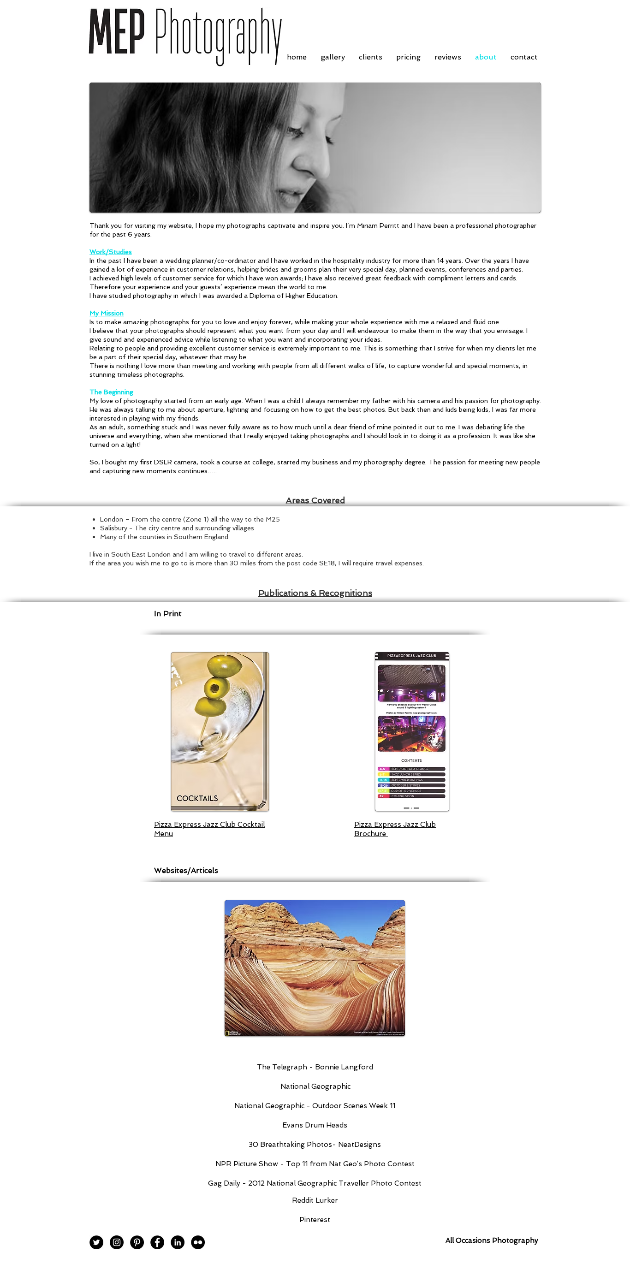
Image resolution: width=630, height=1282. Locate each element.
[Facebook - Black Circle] (157, 1242)
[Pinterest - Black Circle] (137, 1242)
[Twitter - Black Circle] (96, 1242)
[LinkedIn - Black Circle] (177, 1242)
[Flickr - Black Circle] (198, 1242)
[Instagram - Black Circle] (117, 1242)
